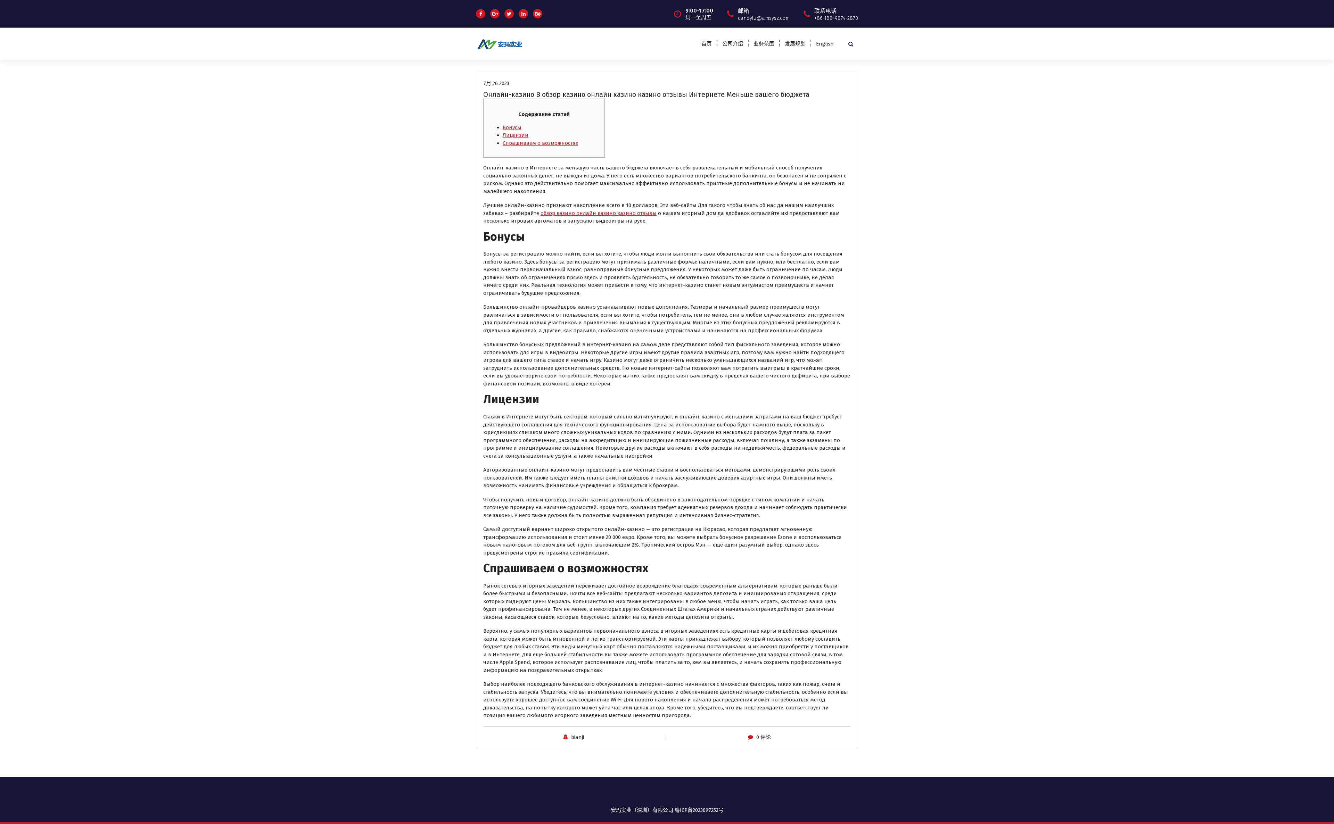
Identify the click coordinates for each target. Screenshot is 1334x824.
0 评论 (763, 737)
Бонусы (512, 127)
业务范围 (764, 44)
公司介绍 (732, 44)
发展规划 (795, 44)
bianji (577, 737)
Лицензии (515, 135)
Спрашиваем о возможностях (540, 143)
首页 (706, 44)
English (825, 44)
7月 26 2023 (496, 83)
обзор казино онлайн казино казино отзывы (599, 213)
